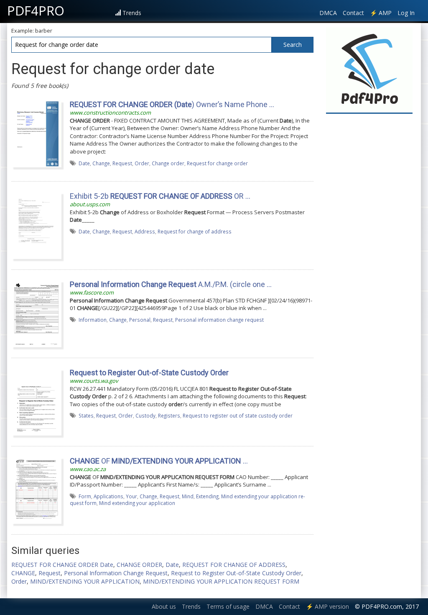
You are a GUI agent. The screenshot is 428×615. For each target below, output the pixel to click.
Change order (168, 163)
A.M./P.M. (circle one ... (171, 284)
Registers (169, 415)
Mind (188, 496)
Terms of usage (228, 606)
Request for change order (217, 163)
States (86, 415)
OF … (159, 460)
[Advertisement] (369, 243)
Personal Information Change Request (116, 573)
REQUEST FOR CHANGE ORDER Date (62, 565)
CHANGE (23, 573)
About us (164, 606)
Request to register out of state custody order (238, 415)
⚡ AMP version (327, 606)
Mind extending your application (137, 503)
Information (93, 319)
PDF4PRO (35, 10)
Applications (108, 496)
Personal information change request (219, 319)
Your (131, 496)
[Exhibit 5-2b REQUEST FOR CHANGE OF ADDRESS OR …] (36, 225)
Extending (207, 496)
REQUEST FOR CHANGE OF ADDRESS (233, 565)
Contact (353, 13)
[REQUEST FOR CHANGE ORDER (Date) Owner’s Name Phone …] (36, 133)
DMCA (328, 13)
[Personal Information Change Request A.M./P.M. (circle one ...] (36, 313)
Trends (131, 13)
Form (85, 496)
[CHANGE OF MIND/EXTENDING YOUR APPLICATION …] (36, 490)
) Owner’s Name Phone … (172, 104)
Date (84, 163)
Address (145, 231)
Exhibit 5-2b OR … (160, 196)
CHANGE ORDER (139, 565)
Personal (139, 319)
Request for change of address (195, 231)
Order (142, 163)
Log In (406, 13)
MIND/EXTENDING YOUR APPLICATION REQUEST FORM (221, 581)
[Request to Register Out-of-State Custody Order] (36, 401)
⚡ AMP (381, 13)
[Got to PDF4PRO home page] (369, 70)
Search (292, 45)
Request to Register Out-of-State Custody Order (236, 573)
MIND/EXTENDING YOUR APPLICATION (85, 581)
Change (101, 163)
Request (122, 163)
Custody (145, 415)
